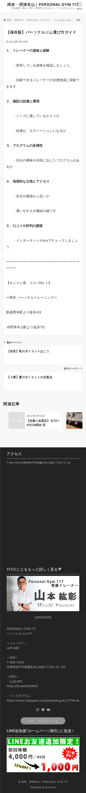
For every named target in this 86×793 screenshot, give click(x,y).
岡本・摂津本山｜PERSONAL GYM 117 (43, 4)
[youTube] (48, 710)
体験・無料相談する (43, 721)
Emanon (51, 787)
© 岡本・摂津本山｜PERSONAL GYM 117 (43, 781)
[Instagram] (37, 710)
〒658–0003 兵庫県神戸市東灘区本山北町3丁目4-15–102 (39, 462)
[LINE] (43, 710)
